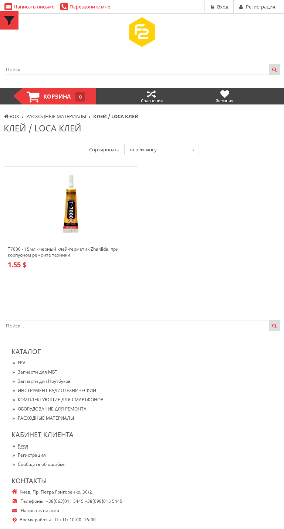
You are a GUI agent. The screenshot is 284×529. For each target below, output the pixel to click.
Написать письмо (34, 6)
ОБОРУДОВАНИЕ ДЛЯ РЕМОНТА (52, 409)
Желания (224, 100)
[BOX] (142, 32)
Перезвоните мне (90, 6)
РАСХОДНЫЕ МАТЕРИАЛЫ (46, 418)
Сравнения (152, 100)
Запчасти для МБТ (37, 372)
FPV (21, 363)
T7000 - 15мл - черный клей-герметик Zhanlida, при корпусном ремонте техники (63, 252)
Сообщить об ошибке (41, 464)
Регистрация (32, 455)
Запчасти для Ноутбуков (44, 381)
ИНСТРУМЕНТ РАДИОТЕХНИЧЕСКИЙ (57, 390)
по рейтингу (142, 149)
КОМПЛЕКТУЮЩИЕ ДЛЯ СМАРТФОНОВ (61, 399)
